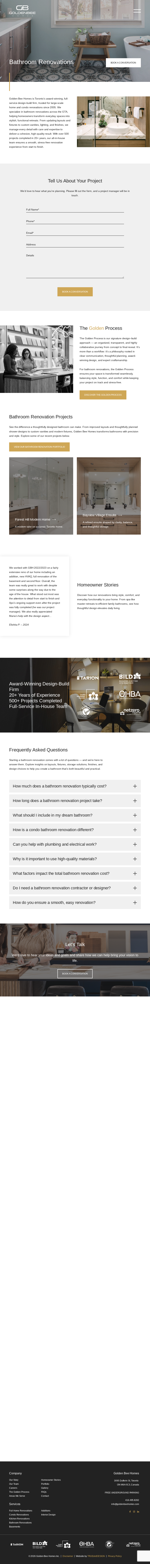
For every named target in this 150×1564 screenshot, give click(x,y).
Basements (14, 1526)
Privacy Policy (115, 1556)
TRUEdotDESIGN (96, 1556)
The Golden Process (19, 1492)
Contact (45, 1496)
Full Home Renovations (20, 1510)
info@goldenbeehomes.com (125, 1504)
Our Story (13, 1480)
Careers (13, 1488)
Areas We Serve (17, 1496)
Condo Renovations (19, 1514)
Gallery (44, 1488)
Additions (45, 1510)
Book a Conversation (75, 973)
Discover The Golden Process (103, 395)
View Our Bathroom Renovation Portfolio (39, 447)
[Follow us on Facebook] (130, 1512)
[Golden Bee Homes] (22, 10)
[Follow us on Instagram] (134, 1512)
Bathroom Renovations (20, 1522)
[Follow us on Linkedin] (138, 1512)
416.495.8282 (132, 1500)
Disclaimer (68, 1556)
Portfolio (45, 1484)
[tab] (75, 786)
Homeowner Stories (51, 1480)
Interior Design (48, 1514)
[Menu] (137, 10)
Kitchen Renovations (19, 1518)
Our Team (14, 1484)
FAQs (43, 1492)
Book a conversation (123, 62)
